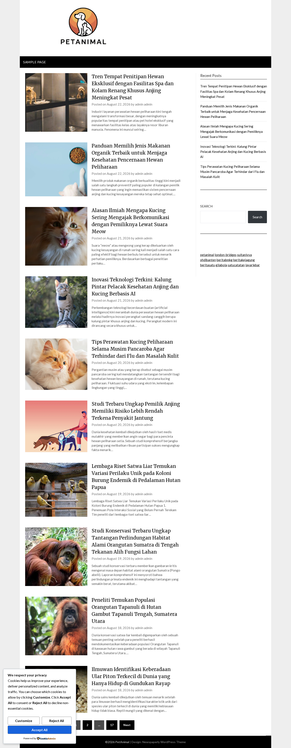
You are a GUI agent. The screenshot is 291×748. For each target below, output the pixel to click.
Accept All (40, 730)
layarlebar (252, 265)
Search (206, 206)
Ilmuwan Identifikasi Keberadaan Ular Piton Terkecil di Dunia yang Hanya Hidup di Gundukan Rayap (131, 676)
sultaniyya (244, 255)
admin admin (143, 104)
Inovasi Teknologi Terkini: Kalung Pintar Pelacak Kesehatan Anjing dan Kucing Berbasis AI (135, 287)
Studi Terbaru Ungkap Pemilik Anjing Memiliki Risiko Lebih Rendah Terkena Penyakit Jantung (136, 411)
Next (127, 725)
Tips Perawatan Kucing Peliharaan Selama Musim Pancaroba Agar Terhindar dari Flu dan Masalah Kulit (135, 349)
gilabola (221, 265)
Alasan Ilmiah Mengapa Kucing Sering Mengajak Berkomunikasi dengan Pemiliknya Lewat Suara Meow (231, 131)
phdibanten (208, 260)
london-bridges (225, 255)
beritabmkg (225, 260)
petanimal (207, 255)
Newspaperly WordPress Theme (164, 742)
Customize (23, 721)
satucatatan (236, 265)
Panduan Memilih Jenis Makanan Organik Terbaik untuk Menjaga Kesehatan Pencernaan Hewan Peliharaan (233, 111)
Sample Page (34, 62)
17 (112, 725)
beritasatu (207, 265)
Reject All (56, 721)
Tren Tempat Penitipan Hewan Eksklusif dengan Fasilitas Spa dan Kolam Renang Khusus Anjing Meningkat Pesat (233, 91)
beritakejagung (244, 260)
